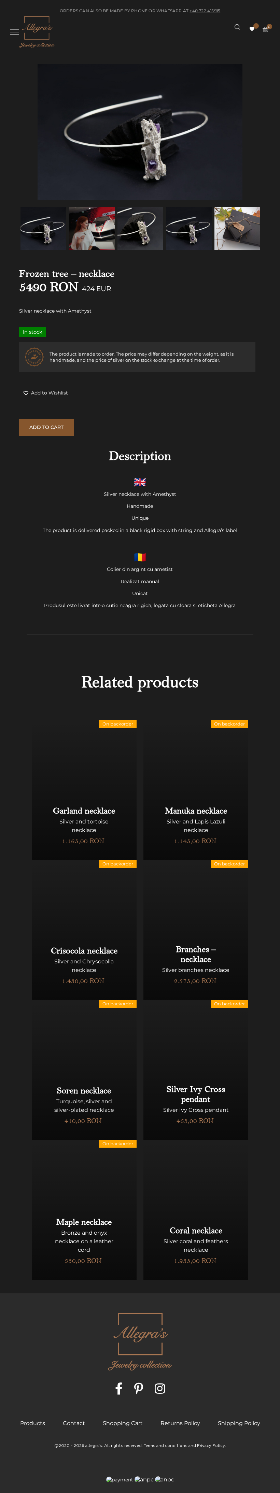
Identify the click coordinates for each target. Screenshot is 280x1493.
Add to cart (46, 427)
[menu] (14, 32)
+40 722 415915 (205, 10)
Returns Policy (180, 1423)
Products (32, 1423)
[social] (119, 1388)
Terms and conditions (165, 1446)
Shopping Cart (123, 1423)
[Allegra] (37, 32)
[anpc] (144, 1479)
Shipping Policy (239, 1423)
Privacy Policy (211, 1446)
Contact (74, 1423)
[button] (45, 393)
